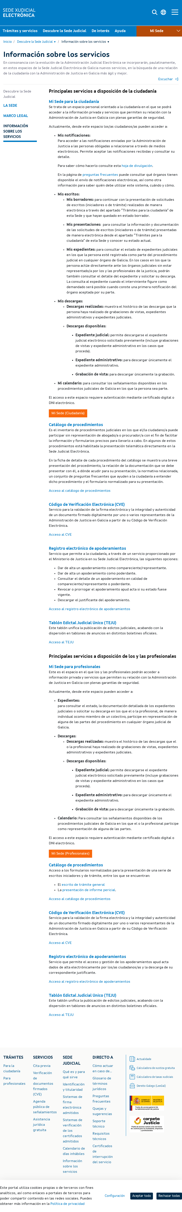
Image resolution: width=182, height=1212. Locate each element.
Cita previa (41, 1066)
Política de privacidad (67, 1204)
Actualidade (144, 1059)
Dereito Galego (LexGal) (151, 1086)
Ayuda (120, 31)
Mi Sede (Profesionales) (153, 42)
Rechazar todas (169, 1196)
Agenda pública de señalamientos (45, 1107)
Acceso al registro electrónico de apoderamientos (89, 609)
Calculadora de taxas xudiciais (155, 1077)
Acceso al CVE (60, 535)
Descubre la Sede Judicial (64, 31)
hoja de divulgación (137, 166)
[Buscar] (154, 12)
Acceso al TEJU (61, 642)
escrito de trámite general (83, 885)
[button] (167, 79)
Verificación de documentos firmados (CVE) (43, 1083)
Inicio (7, 42)
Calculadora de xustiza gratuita (156, 1068)
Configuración (115, 1196)
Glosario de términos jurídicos (102, 1084)
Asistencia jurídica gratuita (41, 1125)
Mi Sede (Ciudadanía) (68, 413)
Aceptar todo (141, 1196)
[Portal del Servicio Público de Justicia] (147, 1103)
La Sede (10, 106)
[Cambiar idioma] (163, 12)
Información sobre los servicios (85, 41)
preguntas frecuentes (100, 175)
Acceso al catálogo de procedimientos (80, 491)
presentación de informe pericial (88, 890)
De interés (100, 31)
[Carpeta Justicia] (147, 1124)
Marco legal (15, 116)
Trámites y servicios (20, 31)
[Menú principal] (174, 13)
